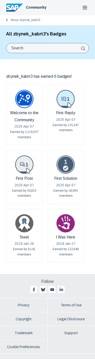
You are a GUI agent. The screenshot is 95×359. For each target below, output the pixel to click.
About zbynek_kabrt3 (25, 20)
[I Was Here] (65, 223)
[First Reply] (65, 99)
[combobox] (47, 48)
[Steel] (24, 223)
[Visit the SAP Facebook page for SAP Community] (34, 290)
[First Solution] (65, 164)
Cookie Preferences (23, 347)
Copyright (24, 319)
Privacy (23, 305)
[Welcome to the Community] (24, 99)
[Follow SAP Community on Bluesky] (43, 290)
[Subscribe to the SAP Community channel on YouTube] (52, 290)
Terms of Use (71, 305)
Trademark (24, 333)
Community (36, 7)
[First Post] (24, 164)
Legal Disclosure (71, 319)
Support (71, 333)
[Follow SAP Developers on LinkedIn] (61, 290)
